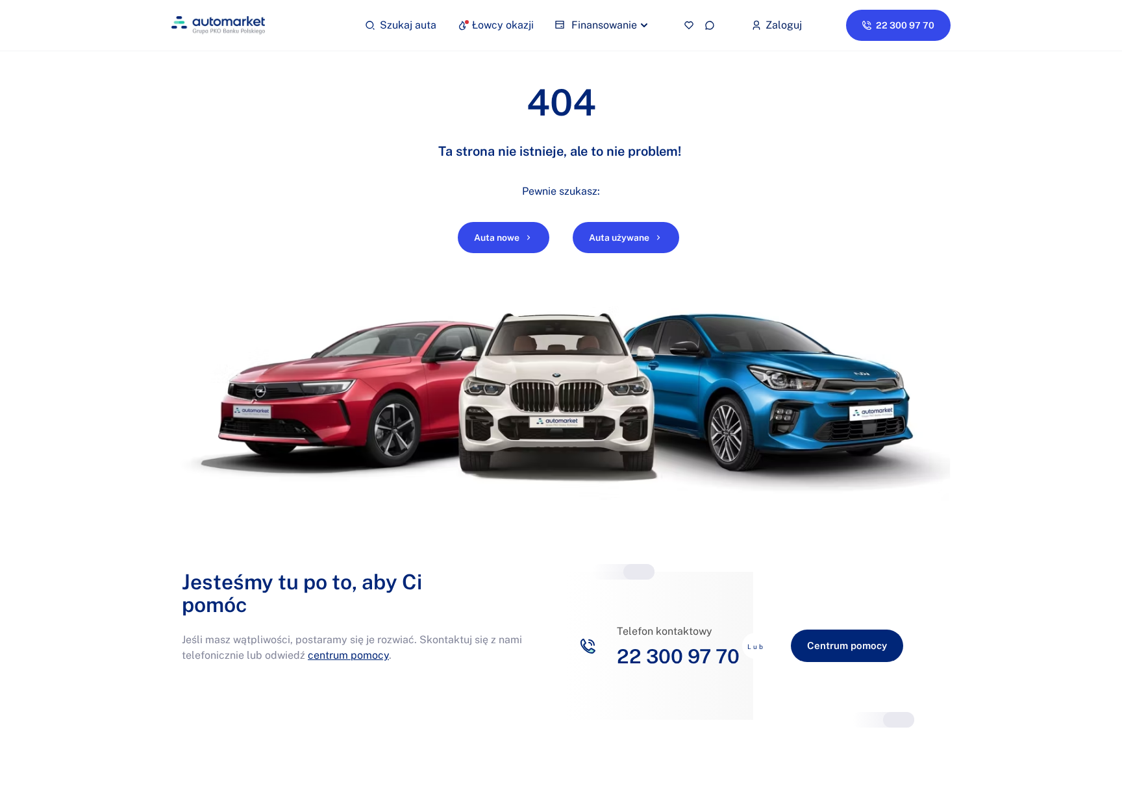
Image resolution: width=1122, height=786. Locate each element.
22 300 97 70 (678, 656)
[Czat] (709, 25)
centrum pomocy (348, 655)
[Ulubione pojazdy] (689, 25)
